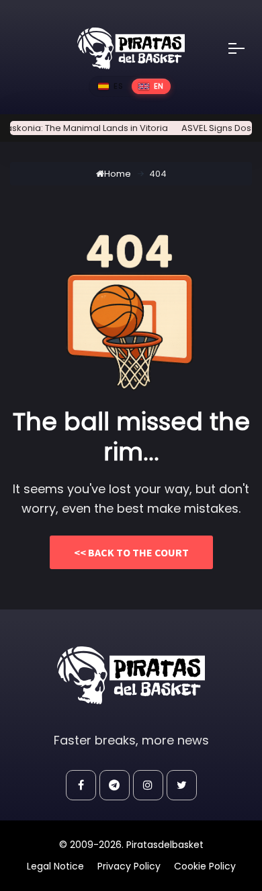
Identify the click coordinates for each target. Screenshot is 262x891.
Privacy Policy (129, 866)
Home (117, 173)
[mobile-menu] (245, 48)
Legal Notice (55, 866)
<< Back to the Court (131, 552)
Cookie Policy (205, 866)
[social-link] (81, 785)
